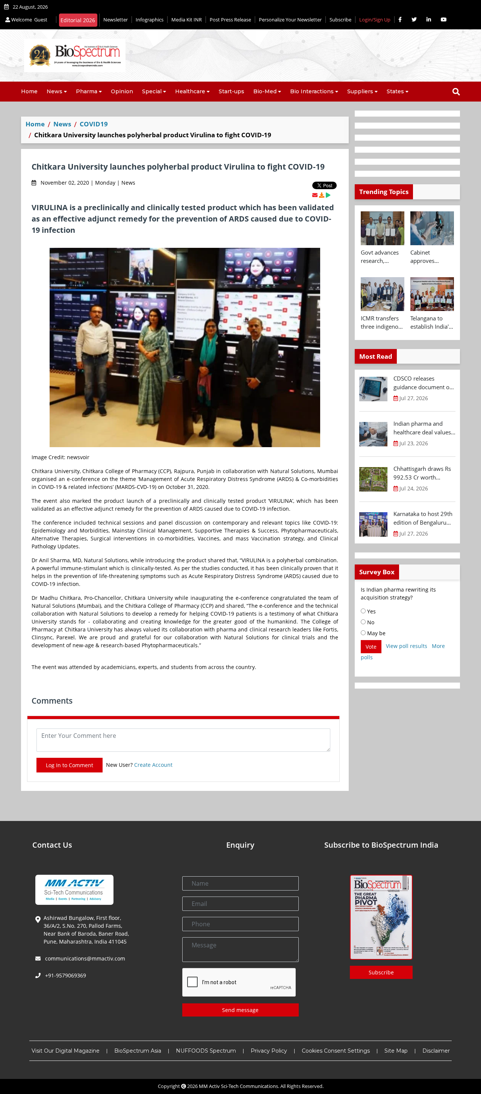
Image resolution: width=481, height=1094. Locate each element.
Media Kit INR (186, 19)
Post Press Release (230, 19)
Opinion (122, 91)
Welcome (28, 19)
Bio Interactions (312, 91)
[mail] (315, 195)
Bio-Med (265, 91)
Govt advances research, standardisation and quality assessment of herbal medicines (381, 257)
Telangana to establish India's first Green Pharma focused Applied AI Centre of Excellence (431, 322)
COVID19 (94, 124)
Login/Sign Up (374, 19)
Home (29, 91)
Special (152, 91)
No (370, 622)
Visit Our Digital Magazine (66, 1050)
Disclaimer (436, 1050)
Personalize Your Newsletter (290, 19)
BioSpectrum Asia (137, 1050)
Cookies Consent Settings (336, 1050)
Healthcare (190, 91)
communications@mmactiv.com (84, 958)
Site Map (396, 1050)
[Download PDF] (321, 195)
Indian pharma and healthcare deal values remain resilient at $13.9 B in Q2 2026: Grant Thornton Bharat (422, 428)
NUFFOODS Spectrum (206, 1050)
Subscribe (340, 19)
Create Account (153, 764)
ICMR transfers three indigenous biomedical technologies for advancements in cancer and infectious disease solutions (382, 322)
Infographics (149, 19)
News (54, 91)
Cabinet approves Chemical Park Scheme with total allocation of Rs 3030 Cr (429, 257)
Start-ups (231, 91)
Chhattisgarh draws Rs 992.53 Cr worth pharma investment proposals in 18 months (424, 473)
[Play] (328, 195)
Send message (240, 1010)
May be (376, 633)
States (395, 91)
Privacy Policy (269, 1050)
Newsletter (115, 19)
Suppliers (360, 91)
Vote (371, 646)
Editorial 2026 (78, 20)
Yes (371, 611)
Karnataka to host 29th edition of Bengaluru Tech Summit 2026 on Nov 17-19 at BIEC (422, 518)
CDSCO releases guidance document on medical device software (423, 383)
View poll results (406, 645)
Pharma (86, 91)
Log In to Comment (69, 765)
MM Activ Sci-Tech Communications (238, 1086)
